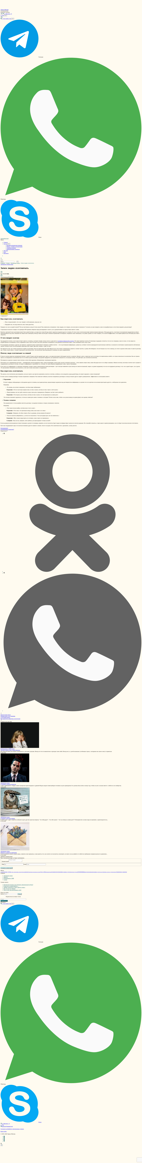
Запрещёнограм (5, 238)
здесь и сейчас (43, 872)
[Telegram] (4, 573)
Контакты (6, 253)
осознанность (54, 872)
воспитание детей (6, 872)
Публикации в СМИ (6, 748)
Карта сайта (4, 1131)
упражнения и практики (121, 872)
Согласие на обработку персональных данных (12, 1129)
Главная (6, 242)
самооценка (89, 872)
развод (86, 872)
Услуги (5, 243)
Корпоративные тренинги (13, 249)
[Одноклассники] (72, 571)
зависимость (27, 872)
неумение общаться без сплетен (66, 341)
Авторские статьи (15, 263)
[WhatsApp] (72, 710)
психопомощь (81, 872)
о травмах (64, 872)
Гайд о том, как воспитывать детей (12, 890)
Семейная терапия (11, 248)
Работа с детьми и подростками (14, 246)
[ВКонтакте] (4, 433)
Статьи (8, 263)
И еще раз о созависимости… (11, 886)
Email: (61, 1160)
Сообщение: (92, 1160)
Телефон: (31, 1160)
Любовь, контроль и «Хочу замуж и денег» (14, 887)
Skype (39, 1122)
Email (25, 864)
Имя (3, 864)
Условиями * (24, 1161)
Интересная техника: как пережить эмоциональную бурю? (18, 884)
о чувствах (69, 872)
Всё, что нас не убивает (9, 888)
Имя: (2, 1160)
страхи (103, 872)
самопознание (93, 872)
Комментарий (5, 861)
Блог (5, 252)
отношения (59, 872)
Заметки (6, 877)
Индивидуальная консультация (14, 245)
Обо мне (6, 250)
